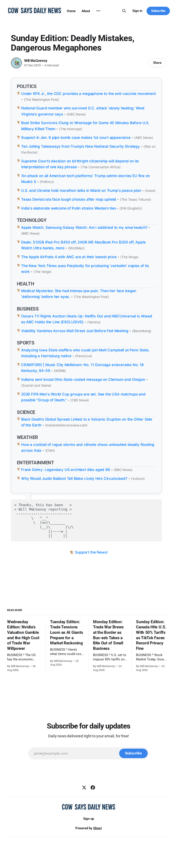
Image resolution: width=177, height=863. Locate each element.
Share (157, 63)
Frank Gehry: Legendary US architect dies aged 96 (65, 470)
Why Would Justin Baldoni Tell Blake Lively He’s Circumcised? (74, 478)
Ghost (97, 828)
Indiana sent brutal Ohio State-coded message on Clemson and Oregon (83, 379)
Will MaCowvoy (35, 61)
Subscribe (158, 11)
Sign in (137, 11)
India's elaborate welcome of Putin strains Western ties (68, 208)
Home (71, 11)
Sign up (88, 819)
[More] (98, 10)
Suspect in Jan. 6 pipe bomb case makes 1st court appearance (76, 137)
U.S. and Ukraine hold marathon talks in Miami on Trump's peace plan (81, 190)
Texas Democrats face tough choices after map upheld (68, 199)
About (86, 11)
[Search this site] (124, 10)
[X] (84, 787)
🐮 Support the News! (89, 552)
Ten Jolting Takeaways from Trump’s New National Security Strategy (80, 146)
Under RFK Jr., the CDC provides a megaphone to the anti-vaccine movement (88, 93)
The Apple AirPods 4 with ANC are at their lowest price (69, 257)
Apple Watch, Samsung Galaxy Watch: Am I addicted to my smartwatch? (84, 227)
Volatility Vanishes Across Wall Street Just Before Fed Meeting (74, 331)
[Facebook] (93, 787)
